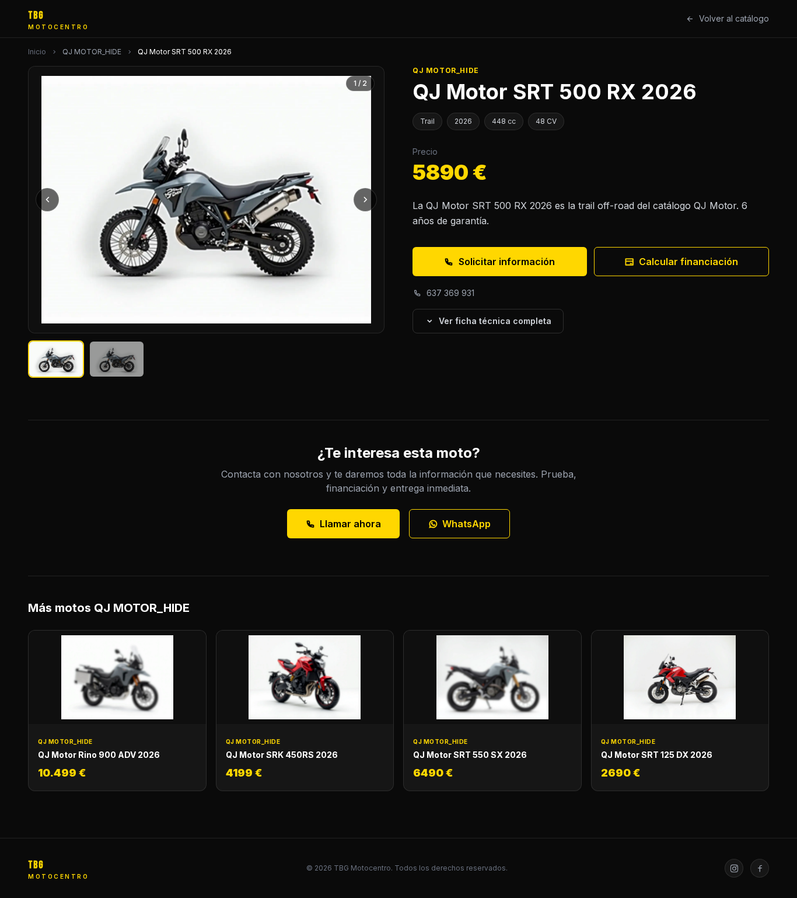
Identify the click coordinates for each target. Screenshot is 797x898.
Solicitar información (507, 261)
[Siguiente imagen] (365, 199)
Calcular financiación (688, 261)
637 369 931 (450, 293)
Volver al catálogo (734, 18)
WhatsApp (466, 524)
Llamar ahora (350, 524)
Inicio (37, 51)
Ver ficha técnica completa (495, 321)
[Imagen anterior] (47, 199)
